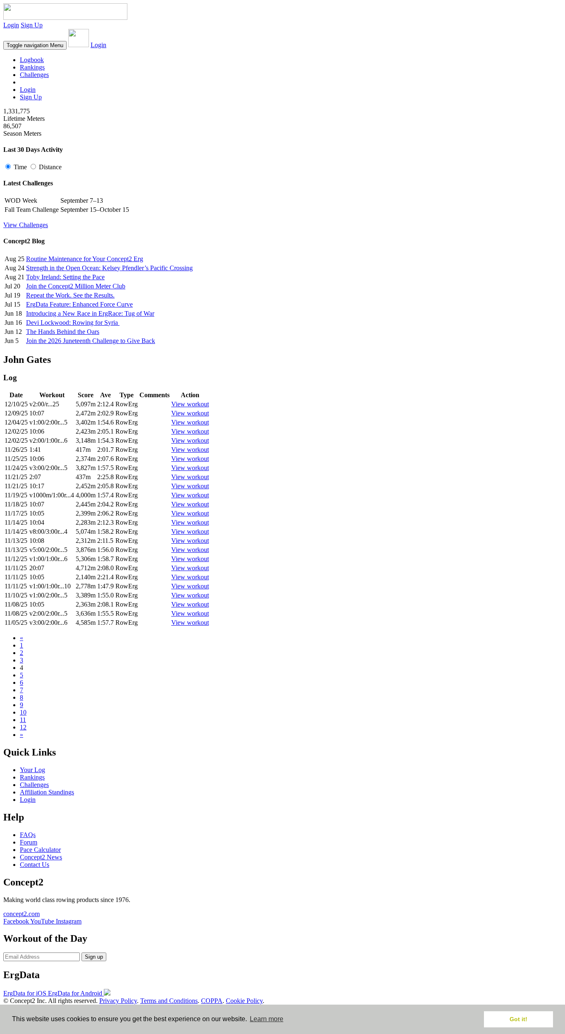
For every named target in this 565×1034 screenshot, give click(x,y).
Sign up (94, 957)
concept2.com (21, 913)
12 (23, 727)
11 (23, 719)
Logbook (32, 59)
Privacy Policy (118, 1000)
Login (11, 25)
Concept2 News (41, 857)
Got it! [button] (518, 1019)
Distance (49, 166)
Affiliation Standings (47, 792)
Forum (28, 842)
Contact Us (34, 864)
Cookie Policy (244, 1000)
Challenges (34, 74)
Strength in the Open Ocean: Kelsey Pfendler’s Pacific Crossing (109, 267)
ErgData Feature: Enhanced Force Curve (79, 304)
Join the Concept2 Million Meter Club (75, 286)
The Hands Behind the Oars (62, 331)
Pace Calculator (40, 849)
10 (23, 712)
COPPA (212, 1000)
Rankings (32, 67)
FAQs (28, 834)
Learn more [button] (266, 1018)
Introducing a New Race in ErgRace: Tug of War (90, 313)
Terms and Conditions (169, 1000)
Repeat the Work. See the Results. (70, 295)
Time (20, 166)
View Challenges (25, 224)
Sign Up (32, 25)
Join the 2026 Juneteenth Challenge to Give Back (90, 340)
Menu (35, 45)
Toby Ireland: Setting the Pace (65, 277)
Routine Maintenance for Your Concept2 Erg (84, 258)
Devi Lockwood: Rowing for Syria (73, 322)
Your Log (32, 769)
